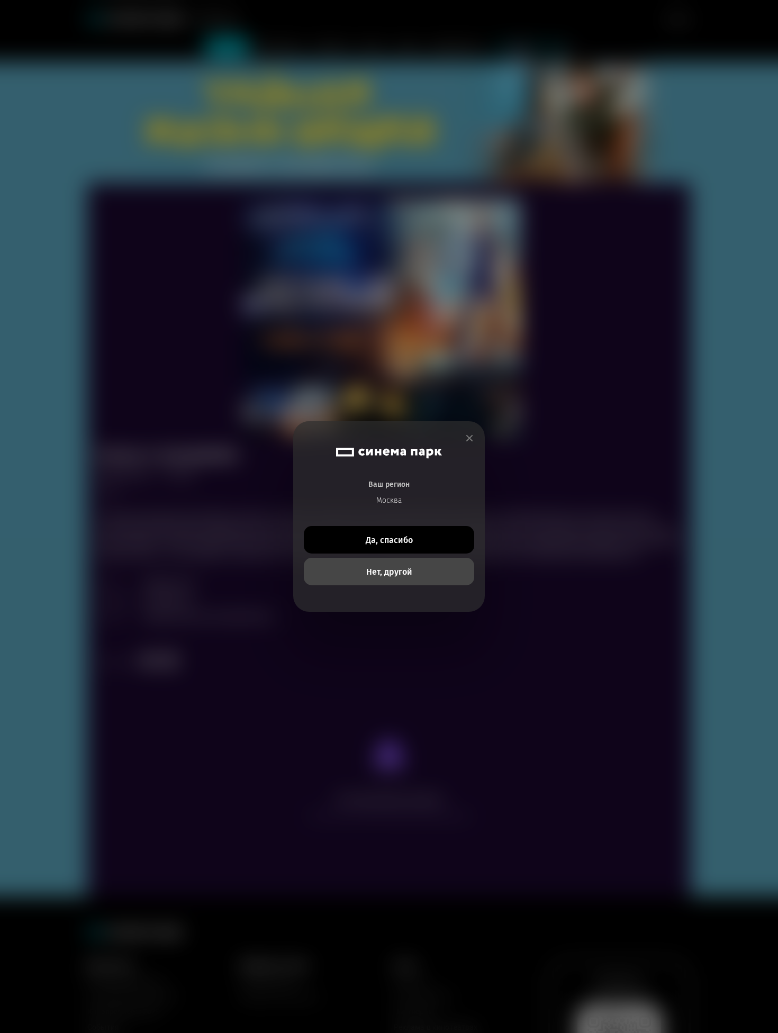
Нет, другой (389, 572)
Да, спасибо (389, 540)
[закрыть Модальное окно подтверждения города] (469, 438)
